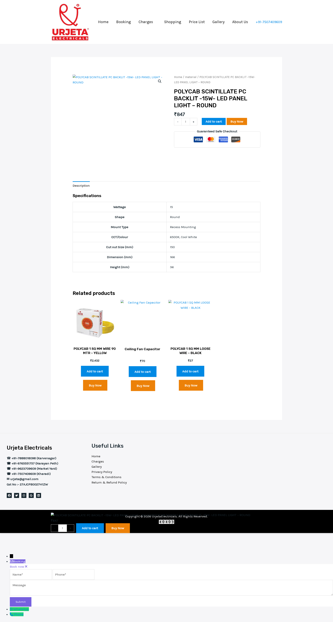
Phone (19, 614)
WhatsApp (21, 609)
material (191, 77)
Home (103, 22)
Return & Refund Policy (109, 482)
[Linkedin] (38, 495)
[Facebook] (9, 495)
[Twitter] (16, 495)
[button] (269, 22)
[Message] (171, 594)
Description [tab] (81, 185)
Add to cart (214, 121)
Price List (197, 22)
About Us (240, 22)
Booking (123, 22)
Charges (146, 22)
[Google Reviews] (31, 495)
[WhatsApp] (11, 609)
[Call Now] (12, 614)
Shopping (172, 22)
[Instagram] (23, 495)
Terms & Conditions (106, 477)
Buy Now (236, 121)
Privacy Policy (102, 472)
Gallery (218, 22)
